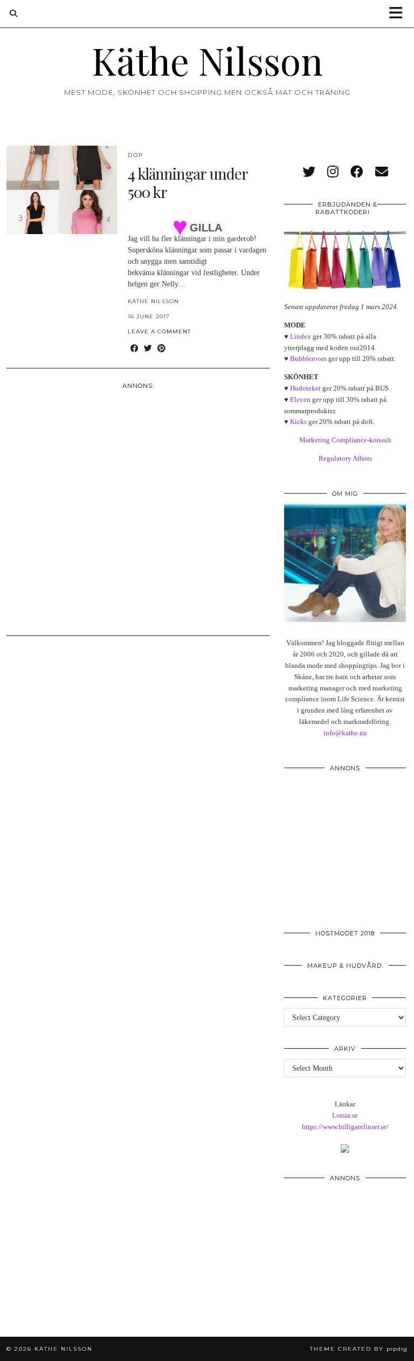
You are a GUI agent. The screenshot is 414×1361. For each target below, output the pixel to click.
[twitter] (308, 172)
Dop (135, 155)
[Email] (381, 172)
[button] (399, 14)
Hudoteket (305, 388)
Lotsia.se (345, 1115)
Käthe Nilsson (207, 60)
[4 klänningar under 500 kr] (61, 190)
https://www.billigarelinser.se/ (345, 1127)
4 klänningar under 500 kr (187, 182)
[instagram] (333, 172)
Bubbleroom (308, 358)
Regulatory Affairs (345, 458)
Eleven (300, 399)
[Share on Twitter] (148, 348)
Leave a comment (159, 331)
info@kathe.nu (345, 733)
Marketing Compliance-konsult (345, 440)
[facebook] (356, 172)
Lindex (300, 336)
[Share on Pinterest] (161, 348)
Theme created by (359, 1348)
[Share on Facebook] (134, 348)
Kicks (298, 422)
